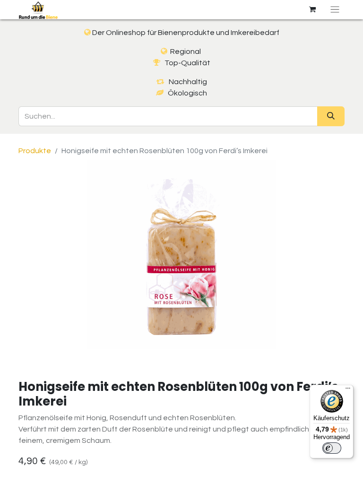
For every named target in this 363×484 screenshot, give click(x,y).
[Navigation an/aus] (335, 9)
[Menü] (348, 390)
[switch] (331, 448)
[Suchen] (331, 116)
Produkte (34, 151)
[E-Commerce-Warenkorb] (312, 9)
